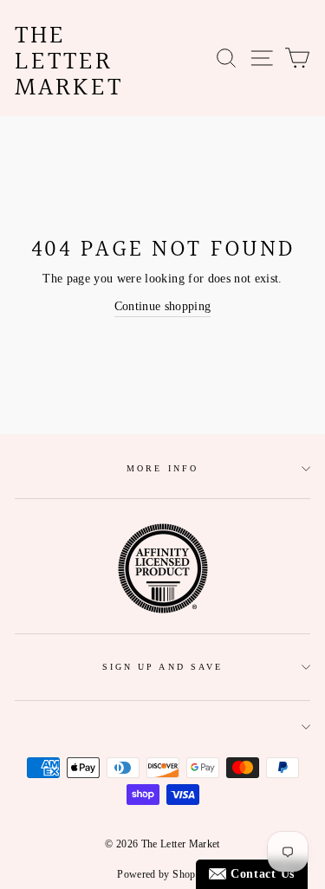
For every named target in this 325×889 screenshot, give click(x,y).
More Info (162, 468)
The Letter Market (69, 62)
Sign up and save (162, 667)
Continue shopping (162, 306)
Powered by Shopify (162, 874)
